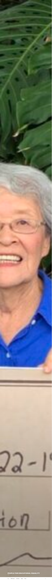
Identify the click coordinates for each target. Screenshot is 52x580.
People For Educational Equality (24, 573)
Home (8, 578)
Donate (22, 578)
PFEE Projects (13, 578)
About (25, 578)
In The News (17, 578)
